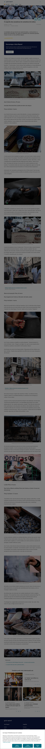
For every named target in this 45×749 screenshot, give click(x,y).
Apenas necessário (17, 746)
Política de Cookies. (6, 742)
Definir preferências (27, 746)
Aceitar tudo (37, 746)
